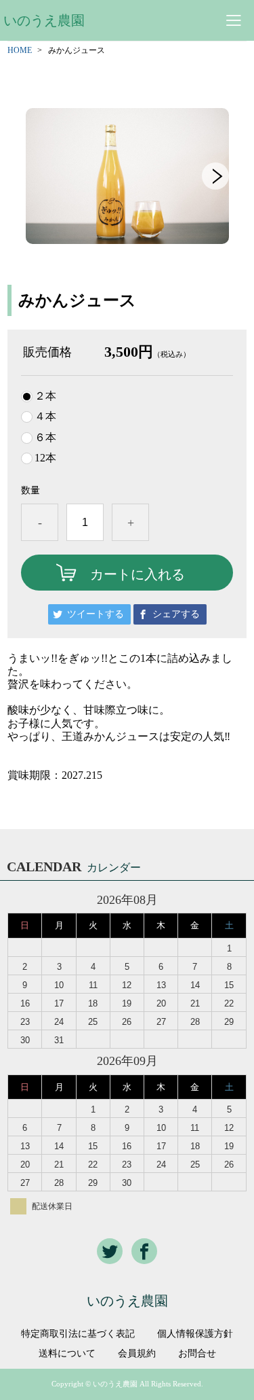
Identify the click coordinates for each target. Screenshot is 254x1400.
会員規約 (137, 1354)
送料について (67, 1354)
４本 (45, 416)
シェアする (176, 614)
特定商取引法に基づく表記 (78, 1334)
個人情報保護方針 (195, 1334)
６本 (45, 437)
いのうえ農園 (44, 20)
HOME (19, 50)
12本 (45, 458)
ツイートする (95, 614)
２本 (45, 396)
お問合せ (197, 1354)
